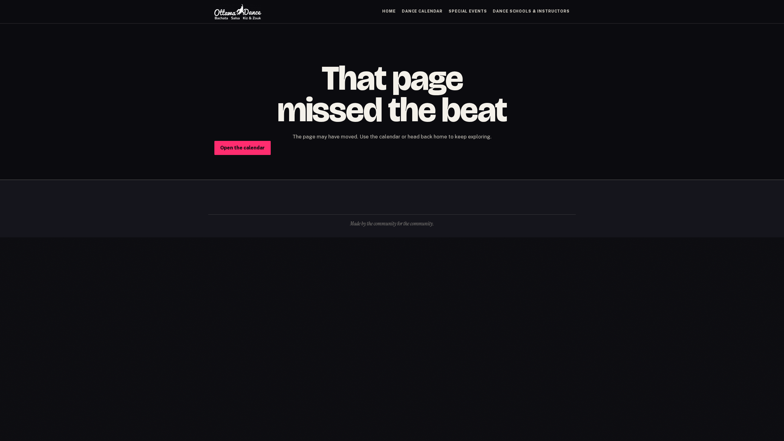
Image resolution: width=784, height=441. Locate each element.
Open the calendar (242, 148)
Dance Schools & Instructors (531, 11)
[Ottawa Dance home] (238, 11)
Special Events (468, 11)
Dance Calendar (422, 11)
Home (389, 11)
